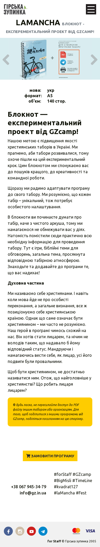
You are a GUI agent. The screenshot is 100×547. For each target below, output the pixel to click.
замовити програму (52, 456)
